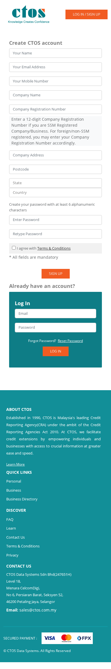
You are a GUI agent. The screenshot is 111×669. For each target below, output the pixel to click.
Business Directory (22, 499)
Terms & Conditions (54, 248)
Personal (13, 481)
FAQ (9, 519)
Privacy (12, 555)
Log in (55, 351)
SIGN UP (55, 273)
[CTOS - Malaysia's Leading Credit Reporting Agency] (30, 14)
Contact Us (15, 537)
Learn (11, 528)
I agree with (44, 248)
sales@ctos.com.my (37, 610)
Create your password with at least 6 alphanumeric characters (52, 207)
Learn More (15, 464)
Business (13, 490)
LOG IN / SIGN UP (86, 14)
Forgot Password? (55, 340)
